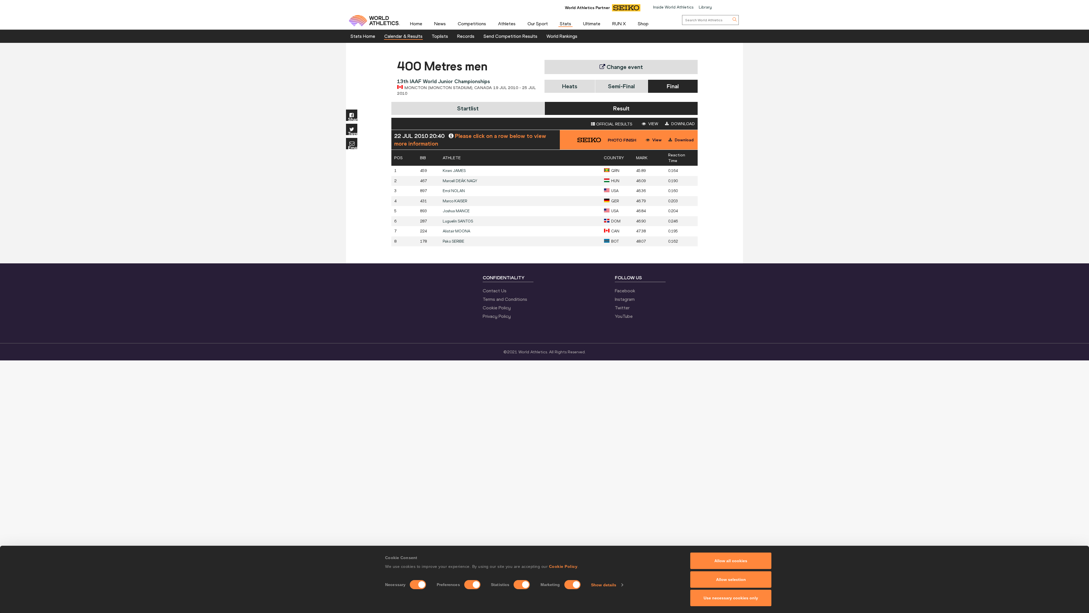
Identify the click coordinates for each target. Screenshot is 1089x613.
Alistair (456, 231)
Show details (603, 585)
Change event (624, 66)
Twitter (622, 307)
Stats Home (363, 36)
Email (352, 147)
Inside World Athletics (673, 7)
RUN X (619, 23)
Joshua (456, 211)
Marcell (460, 181)
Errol (454, 190)
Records (465, 36)
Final (673, 86)
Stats (565, 23)
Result (621, 108)
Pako (453, 241)
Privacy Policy (497, 316)
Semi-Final (621, 86)
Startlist (468, 108)
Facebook (625, 290)
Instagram (625, 299)
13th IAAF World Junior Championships (443, 81)
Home (416, 23)
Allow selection (731, 579)
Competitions (472, 23)
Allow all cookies (730, 561)
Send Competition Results (510, 36)
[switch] (472, 584)
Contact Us (494, 290)
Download (682, 123)
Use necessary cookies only (731, 598)
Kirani (454, 170)
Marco (455, 201)
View (652, 123)
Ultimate (591, 23)
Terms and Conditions (505, 299)
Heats (569, 86)
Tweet (352, 133)
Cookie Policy (563, 566)
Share (352, 119)
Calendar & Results (403, 36)
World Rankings (561, 36)
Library (705, 7)
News (440, 23)
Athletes (507, 23)
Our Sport (537, 23)
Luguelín (458, 221)
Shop (643, 23)
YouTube (624, 316)
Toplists (440, 36)
